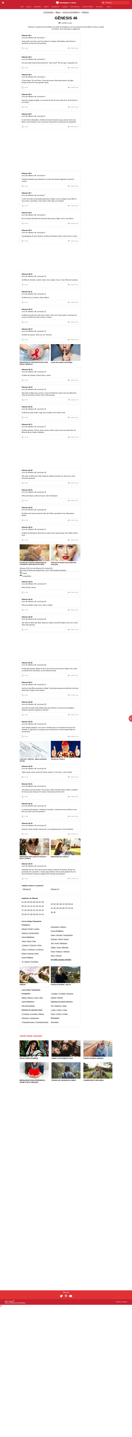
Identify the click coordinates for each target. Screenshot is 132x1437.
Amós (57, 943)
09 (22, 906)
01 (22, 902)
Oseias (66, 939)
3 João (64, 1010)
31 (40, 914)
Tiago (53, 1014)
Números (25, 933)
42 (54, 908)
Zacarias (59, 955)
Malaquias (63, 943)
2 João (59, 1010)
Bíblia (58, 12)
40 (72, 904)
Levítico (36, 929)
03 (28, 902)
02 (25, 902)
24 (43, 910)
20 (31, 910)
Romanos (70, 993)
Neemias (31, 953)
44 (60, 908)
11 (28, 906)
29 (34, 914)
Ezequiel (54, 939)
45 (63, 908)
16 (43, 906)
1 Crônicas (31, 949)
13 (34, 906)
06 (37, 902)
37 (63, 904)
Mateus (24, 998)
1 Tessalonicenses (28, 1022)
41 (52, 908)
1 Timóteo (54, 993)
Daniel (60, 939)
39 (69, 904)
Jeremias (59, 935)
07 (40, 902)
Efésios (41, 1014)
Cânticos (63, 927)
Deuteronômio (34, 933)
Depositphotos (21, 1303)
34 (54, 904)
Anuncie (124, 1302)
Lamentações (68, 935)
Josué (24, 941)
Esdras (24, 953)
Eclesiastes (55, 927)
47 (69, 908)
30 (37, 914)
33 (52, 904)
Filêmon (60, 998)
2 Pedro (65, 1014)
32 (43, 914)
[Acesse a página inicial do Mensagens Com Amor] (66, 2)
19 (28, 910)
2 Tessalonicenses (42, 1022)
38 (66, 904)
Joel (52, 943)
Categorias (48, 12)
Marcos (30, 998)
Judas (64, 1006)
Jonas (59, 947)
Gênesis (85, 12)
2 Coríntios (34, 1014)
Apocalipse (55, 1022)
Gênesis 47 (55, 889)
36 (60, 904)
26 (25, 914)
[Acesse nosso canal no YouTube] (70, 1296)
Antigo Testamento (71, 12)
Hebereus (58, 1006)
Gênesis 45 (27, 889)
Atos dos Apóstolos (28, 1006)
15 (40, 906)
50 (54, 912)
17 (22, 910)
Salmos (27, 962)
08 (43, 902)
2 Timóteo (62, 993)
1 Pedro (58, 1014)
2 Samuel (32, 945)
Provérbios (34, 962)
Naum (53, 951)
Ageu (53, 955)
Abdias (53, 947)
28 (31, 914)
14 (37, 906)
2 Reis (24, 949)
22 (37, 910)
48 (72, 908)
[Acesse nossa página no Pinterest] (66, 1296)
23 (40, 910)
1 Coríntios (25, 1014)
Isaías (53, 935)
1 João (53, 1010)
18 (25, 910)
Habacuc (59, 951)
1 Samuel (25, 945)
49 (52, 912)
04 (31, 902)
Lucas (36, 998)
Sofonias (66, 951)
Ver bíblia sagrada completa (61, 960)
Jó (22, 962)
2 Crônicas (39, 949)
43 (57, 908)
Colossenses (34, 1018)
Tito (52, 1006)
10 (25, 906)
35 (57, 904)
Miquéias (65, 947)
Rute (34, 941)
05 (34, 902)
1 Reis (39, 945)
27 (28, 914)
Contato (118, 1302)
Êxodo (31, 929)
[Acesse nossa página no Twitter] (61, 1296)
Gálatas (53, 998)
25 (22, 914)
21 (34, 910)
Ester (37, 953)
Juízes (29, 941)
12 (31, 906)
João (41, 998)
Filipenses (25, 1018)
